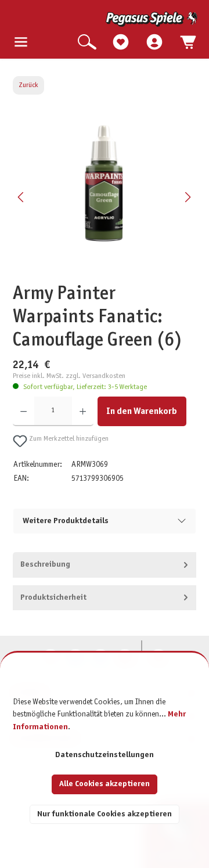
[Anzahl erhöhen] (82, 411)
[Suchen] (87, 43)
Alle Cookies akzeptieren (104, 784)
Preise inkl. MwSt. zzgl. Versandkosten (69, 376)
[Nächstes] (187, 197)
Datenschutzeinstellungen (104, 755)
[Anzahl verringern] (23, 411)
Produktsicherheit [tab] (53, 598)
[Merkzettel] (121, 43)
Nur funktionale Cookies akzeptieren (104, 814)
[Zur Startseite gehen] (106, 19)
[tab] (105, 565)
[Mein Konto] (154, 43)
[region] (104, 196)
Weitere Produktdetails (66, 521)
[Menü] (21, 43)
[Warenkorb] (188, 43)
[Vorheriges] (21, 197)
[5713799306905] (104, 183)
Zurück (28, 85)
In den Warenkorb (141, 411)
